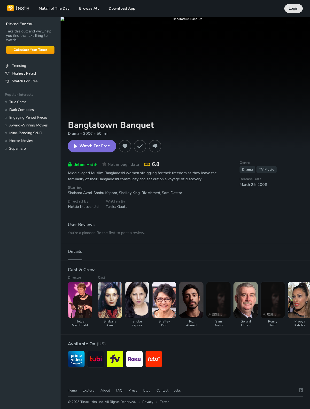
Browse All (89, 8)
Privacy (147, 402)
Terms (164, 402)
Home (72, 390)
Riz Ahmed (150, 193)
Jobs (177, 390)
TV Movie (266, 169)
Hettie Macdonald (83, 206)
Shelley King (129, 193)
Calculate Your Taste (30, 49)
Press (133, 390)
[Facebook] (301, 390)
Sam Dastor (172, 193)
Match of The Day (54, 8)
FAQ (119, 390)
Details (75, 251)
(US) (101, 344)
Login (293, 8)
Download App (122, 8)
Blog (146, 390)
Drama (247, 169)
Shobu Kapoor (105, 193)
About (105, 390)
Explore (88, 390)
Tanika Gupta (116, 206)
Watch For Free (94, 146)
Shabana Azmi (80, 193)
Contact (162, 390)
